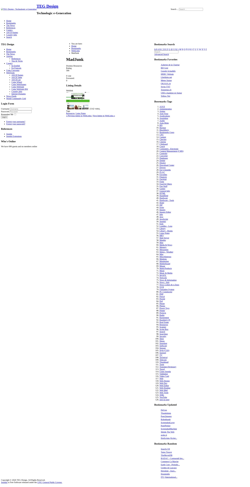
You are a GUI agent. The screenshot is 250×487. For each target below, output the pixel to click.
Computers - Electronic (169, 149)
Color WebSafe (17, 87)
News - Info (164, 282)
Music (162, 271)
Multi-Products (166, 268)
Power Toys (164, 308)
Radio (162, 315)
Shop (162, 339)
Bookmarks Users (167, 132)
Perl (161, 301)
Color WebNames (18, 84)
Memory (163, 247)
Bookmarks (11, 23)
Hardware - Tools (167, 200)
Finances (163, 177)
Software (163, 346)
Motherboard (165, 264)
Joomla (9, 134)
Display (163, 163)
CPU (162, 135)
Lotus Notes (81, 113)
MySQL (163, 275)
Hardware (164, 198)
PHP (161, 294)
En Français (16, 68)
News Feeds (11, 96)
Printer (162, 310)
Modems (163, 259)
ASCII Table (16, 77)
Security (163, 336)
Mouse (162, 266)
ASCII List (16, 80)
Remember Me (7, 114)
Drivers (163, 167)
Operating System (167, 289)
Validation (164, 374)
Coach (162, 146)
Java (161, 217)
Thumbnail (164, 362)
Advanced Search (161, 54)
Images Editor (165, 212)
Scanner (163, 327)
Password (5, 111)
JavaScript (164, 219)
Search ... (174, 9)
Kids (161, 224)
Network (163, 278)
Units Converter (12, 70)
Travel (162, 369)
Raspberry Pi (165, 320)
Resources (70, 113)
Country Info (11, 35)
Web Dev (163, 383)
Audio (162, 121)
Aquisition (164, 118)
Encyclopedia (165, 170)
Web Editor (164, 385)
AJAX (162, 107)
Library (163, 228)
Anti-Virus (164, 114)
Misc (162, 254)
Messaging (164, 250)
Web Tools (164, 393)
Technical (163, 357)
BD (161, 125)
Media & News (166, 245)
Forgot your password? (15, 124)
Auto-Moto (164, 123)
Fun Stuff (163, 186)
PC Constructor (166, 292)
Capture (163, 137)
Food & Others (166, 184)
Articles (9, 56)
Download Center (167, 165)
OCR (162, 287)
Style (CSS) (164, 350)
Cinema (163, 142)
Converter (164, 156)
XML (162, 395)
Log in (4, 117)
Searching (164, 334)
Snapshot (163, 343)
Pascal (162, 296)
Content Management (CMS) (171, 151)
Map (161, 242)
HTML (162, 193)
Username (5, 109)
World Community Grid (16, 98)
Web (161, 378)
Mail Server (164, 238)
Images (162, 210)
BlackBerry (164, 130)
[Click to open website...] (78, 109)
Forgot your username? (15, 121)
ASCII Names (12, 32)
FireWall (163, 179)
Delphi (162, 160)
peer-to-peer (164, 400)
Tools (162, 364)
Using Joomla (165, 371)
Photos (162, 306)
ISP (161, 205)
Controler (163, 153)
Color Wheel (16, 82)
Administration (166, 109)
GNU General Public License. (49, 482)
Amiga (162, 111)
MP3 (162, 235)
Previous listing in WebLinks (79, 116)
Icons (162, 207)
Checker (163, 139)
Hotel (162, 203)
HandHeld (164, 196)
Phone (162, 303)
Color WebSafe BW (19, 89)
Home (8, 21)
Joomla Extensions (14, 136)
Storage (163, 348)
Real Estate (164, 322)
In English (15, 66)
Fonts (162, 182)
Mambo (163, 240)
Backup (163, 128)
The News (10, 25)
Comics (9, 30)
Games (162, 189)
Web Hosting (165, 388)
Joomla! (163, 221)
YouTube (163, 397)
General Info (165, 191)
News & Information (168, 280)
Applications (165, 116)
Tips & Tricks (17, 61)
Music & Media (166, 273)
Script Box (164, 329)
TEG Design (47, 6)
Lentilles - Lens (166, 226)
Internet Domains (18, 94)
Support (163, 353)
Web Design (165, 381)
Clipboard (164, 144)
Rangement (164, 318)
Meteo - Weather (166, 252)
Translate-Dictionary (168, 367)
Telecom (163, 360)
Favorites (163, 174)
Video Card (164, 376)
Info (161, 214)
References (10, 28)
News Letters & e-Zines (169, 285)
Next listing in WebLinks (104, 116)
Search (9, 37)
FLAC (162, 172)
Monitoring (164, 261)
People (162, 299)
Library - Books (166, 231)
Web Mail (164, 390)
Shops (162, 341)
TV (161, 355)
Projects (163, 313)
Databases (164, 158)
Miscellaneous (165, 257)
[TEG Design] (19, 9)
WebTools (10, 73)
